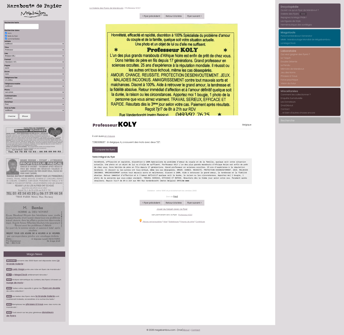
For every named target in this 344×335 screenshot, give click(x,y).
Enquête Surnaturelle (291, 98)
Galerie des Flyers (293, 13)
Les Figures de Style (291, 21)
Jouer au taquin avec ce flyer (172, 209)
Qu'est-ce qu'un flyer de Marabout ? (300, 10)
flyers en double (51, 288)
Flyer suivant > (194, 16)
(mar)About (287, 105)
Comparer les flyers (105, 149)
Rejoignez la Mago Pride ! (294, 17)
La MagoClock (288, 43)
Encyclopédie (289, 7)
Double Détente (289, 61)
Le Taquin (286, 57)
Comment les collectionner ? (296, 94)
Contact (285, 109)
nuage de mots (14, 282)
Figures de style (187, 221)
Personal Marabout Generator (296, 35)
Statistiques (174, 221)
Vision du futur (288, 83)
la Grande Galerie (45, 296)
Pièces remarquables (152, 221)
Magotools (288, 32)
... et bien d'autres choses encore (298, 112)
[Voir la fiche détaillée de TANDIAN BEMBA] (34, 224)
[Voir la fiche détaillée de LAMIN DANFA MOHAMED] (34, 140)
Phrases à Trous (289, 76)
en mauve (109, 136)
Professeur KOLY (185, 214)
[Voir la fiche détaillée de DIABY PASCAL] (34, 178)
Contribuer (200, 221)
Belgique (246, 124)
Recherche (288, 120)
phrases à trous (34, 304)
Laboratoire (288, 51)
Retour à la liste (174, 16)
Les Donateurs (288, 101)
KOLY (127, 124)
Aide (165, 221)
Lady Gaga (18, 269)
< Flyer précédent (151, 16)
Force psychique (289, 79)
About (186, 330)
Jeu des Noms (288, 72)
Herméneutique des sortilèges (296, 24)
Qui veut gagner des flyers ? (295, 54)
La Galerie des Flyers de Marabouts (106, 8)
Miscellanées (289, 91)
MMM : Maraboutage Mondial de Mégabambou (305, 39)
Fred (175, 196)
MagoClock (21, 274)
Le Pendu (285, 65)
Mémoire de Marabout (292, 68)
